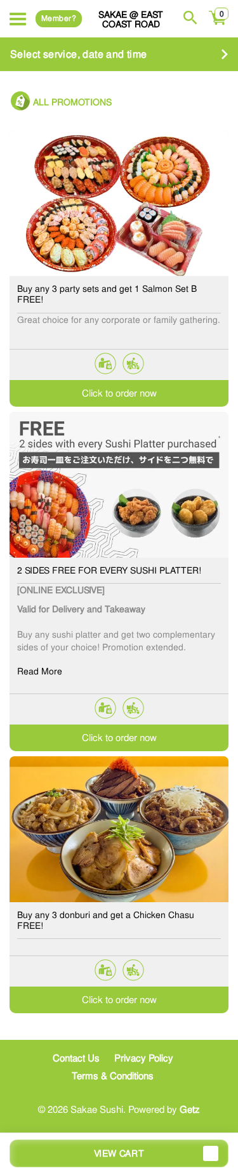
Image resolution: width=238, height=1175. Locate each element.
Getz (190, 1109)
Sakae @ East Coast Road (130, 19)
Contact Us (76, 1058)
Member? (58, 18)
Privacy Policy (143, 1058)
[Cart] (218, 24)
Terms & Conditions (113, 1076)
